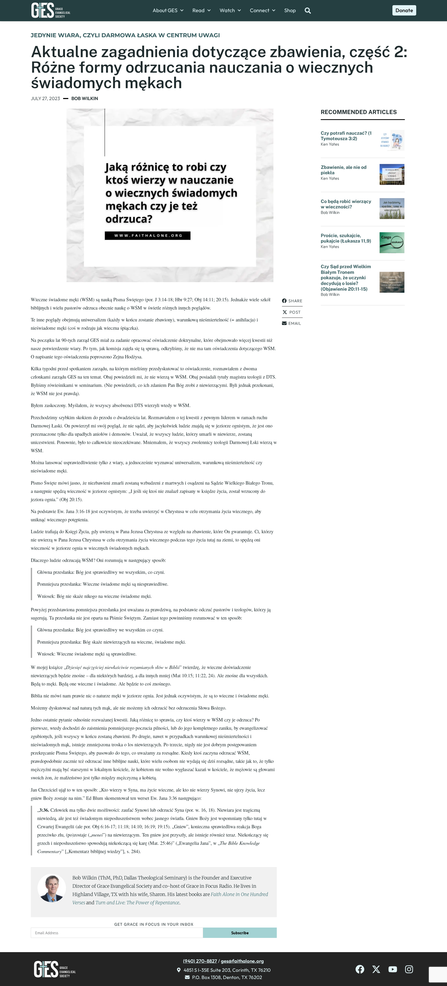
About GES (165, 10)
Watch (227, 10)
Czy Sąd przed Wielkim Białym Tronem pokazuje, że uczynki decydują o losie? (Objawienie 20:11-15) (346, 277)
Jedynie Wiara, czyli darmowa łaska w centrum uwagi (125, 35)
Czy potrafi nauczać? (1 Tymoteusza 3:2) (346, 135)
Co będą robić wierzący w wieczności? (346, 204)
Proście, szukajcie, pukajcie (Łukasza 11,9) (346, 238)
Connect (259, 10)
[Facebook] (359, 969)
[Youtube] (392, 969)
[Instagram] (409, 969)
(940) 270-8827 (200, 961)
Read (198, 10)
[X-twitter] (376, 969)
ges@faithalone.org (242, 961)
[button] (292, 301)
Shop (290, 10)
